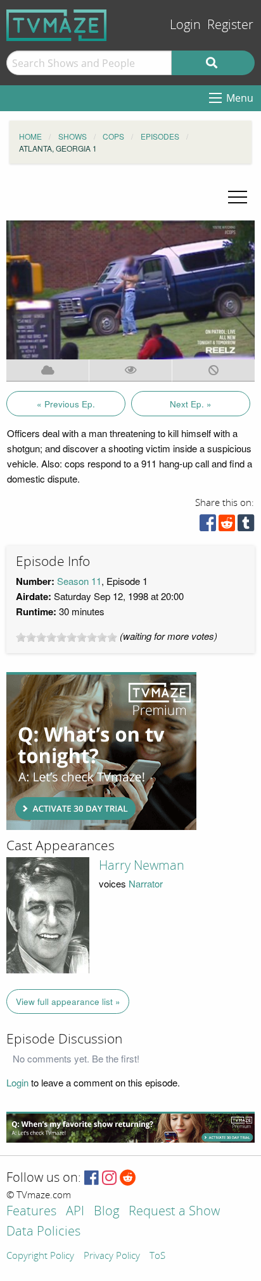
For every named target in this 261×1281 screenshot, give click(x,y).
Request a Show (174, 1211)
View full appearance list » (68, 1001)
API (75, 1211)
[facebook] (208, 525)
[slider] (66, 637)
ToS (157, 1256)
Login (185, 25)
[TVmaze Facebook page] (91, 1178)
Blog (106, 1211)
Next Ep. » (191, 404)
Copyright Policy (40, 1256)
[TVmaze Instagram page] (109, 1178)
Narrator (146, 883)
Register (230, 25)
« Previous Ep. (66, 404)
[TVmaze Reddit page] (128, 1178)
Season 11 (79, 580)
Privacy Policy (112, 1256)
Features (31, 1211)
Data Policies (43, 1232)
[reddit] (227, 525)
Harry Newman (141, 865)
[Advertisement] (101, 751)
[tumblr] (246, 525)
